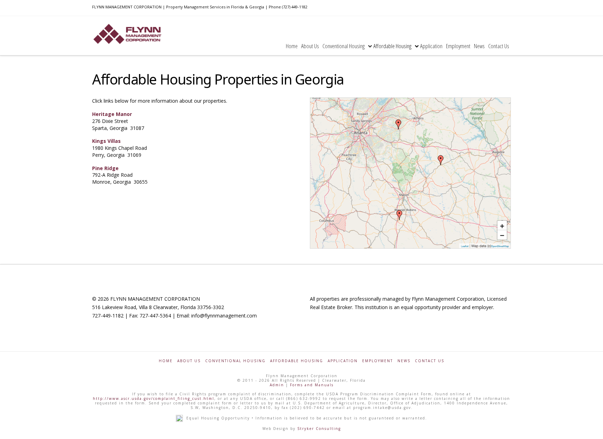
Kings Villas (106, 141)
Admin (277, 384)
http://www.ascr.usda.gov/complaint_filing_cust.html (153, 398)
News (403, 361)
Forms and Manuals (312, 384)
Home (166, 361)
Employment (377, 361)
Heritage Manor (112, 114)
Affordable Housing (296, 361)
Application (343, 361)
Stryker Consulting (319, 428)
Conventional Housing (235, 361)
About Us (189, 361)
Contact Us (429, 361)
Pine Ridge (105, 168)
